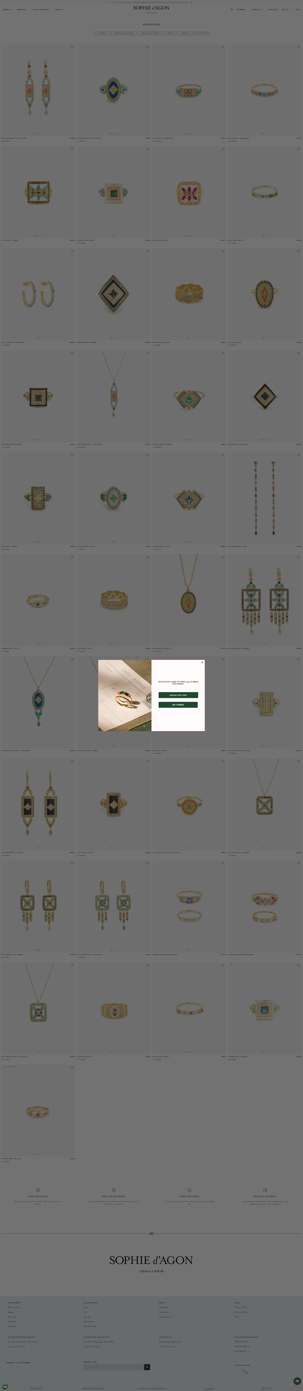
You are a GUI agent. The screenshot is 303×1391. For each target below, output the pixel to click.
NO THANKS (178, 705)
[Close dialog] (202, 662)
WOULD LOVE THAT (178, 695)
